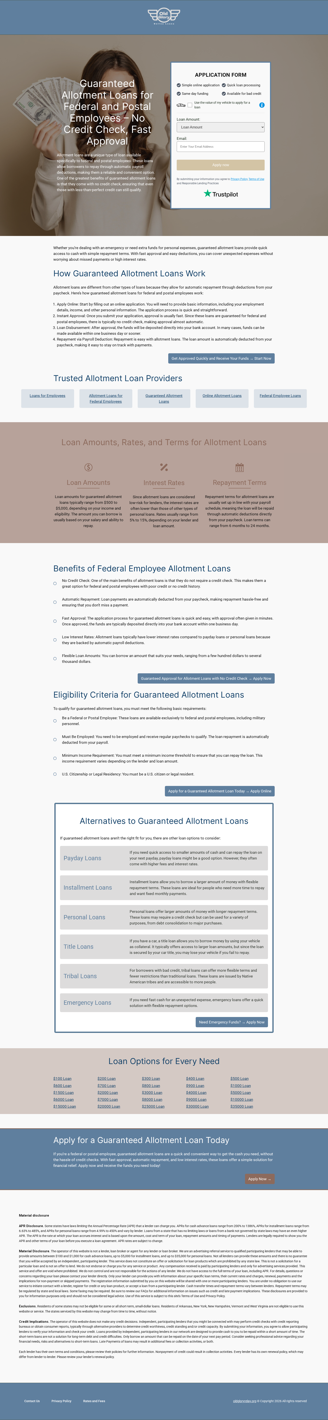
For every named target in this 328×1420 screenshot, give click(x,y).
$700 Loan (107, 1085)
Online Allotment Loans (222, 395)
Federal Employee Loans (280, 395)
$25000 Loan (153, 1106)
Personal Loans (84, 917)
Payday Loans (82, 858)
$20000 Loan (109, 1106)
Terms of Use (256, 179)
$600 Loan (62, 1085)
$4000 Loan (196, 1092)
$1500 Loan (63, 1092)
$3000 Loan (152, 1092)
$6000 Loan (63, 1099)
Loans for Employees (47, 395)
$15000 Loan (64, 1106)
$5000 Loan (240, 1092)
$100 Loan (62, 1078)
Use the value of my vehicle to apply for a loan (222, 105)
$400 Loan (195, 1078)
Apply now (220, 165)
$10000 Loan (241, 1099)
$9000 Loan (196, 1099)
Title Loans (78, 946)
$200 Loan (107, 1078)
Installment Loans (88, 887)
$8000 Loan (152, 1099)
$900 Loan (195, 1085)
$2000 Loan (108, 1092)
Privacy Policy (239, 179)
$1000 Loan (240, 1085)
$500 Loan (239, 1078)
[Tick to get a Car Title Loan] (262, 105)
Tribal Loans (80, 976)
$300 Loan (151, 1078)
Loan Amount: (188, 119)
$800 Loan (151, 1085)
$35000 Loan (241, 1106)
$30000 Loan (197, 1106)
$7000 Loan (108, 1099)
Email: (182, 138)
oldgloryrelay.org (244, 1401)
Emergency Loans (87, 1002)
